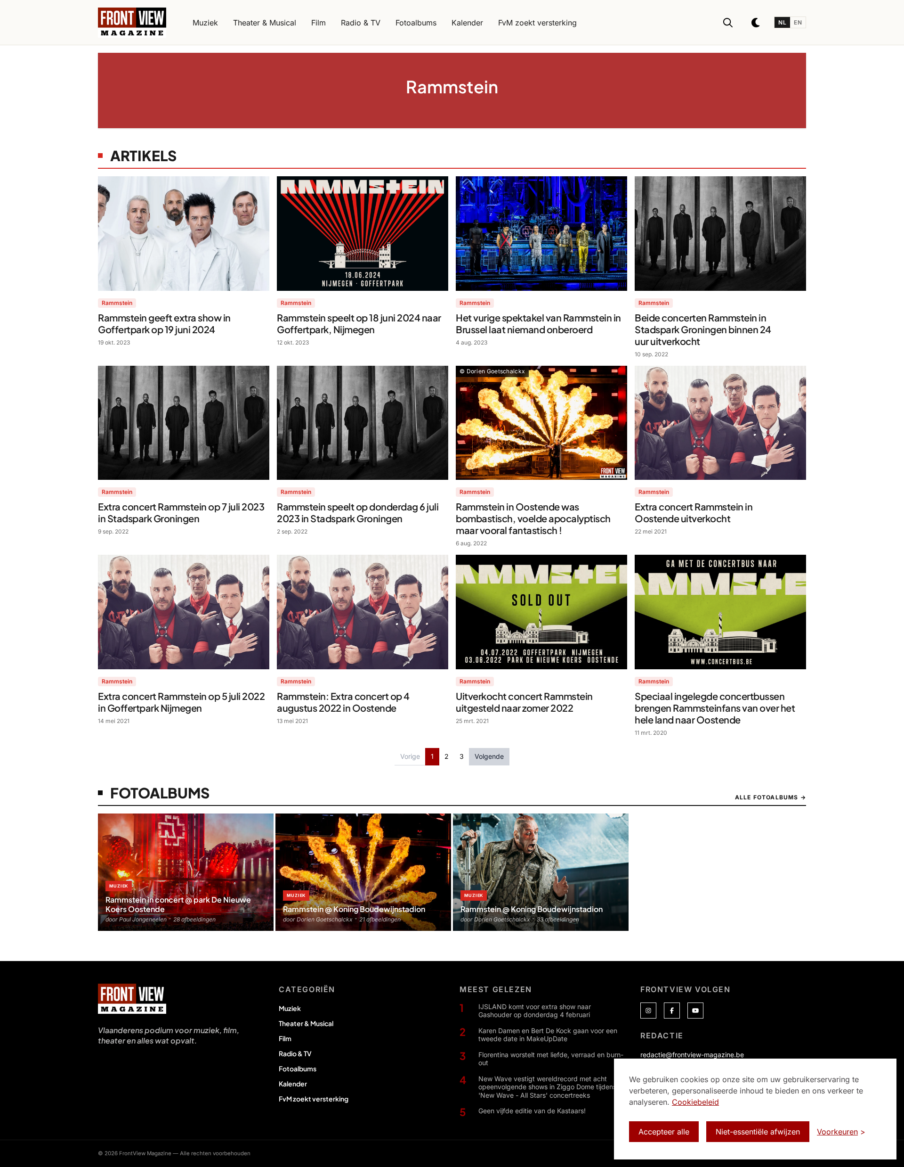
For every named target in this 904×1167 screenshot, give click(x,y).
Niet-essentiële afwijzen (758, 1131)
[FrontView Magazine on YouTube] (695, 1011)
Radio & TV (295, 1053)
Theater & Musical (306, 1023)
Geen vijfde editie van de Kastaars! (532, 1111)
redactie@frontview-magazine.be (692, 1055)
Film (285, 1038)
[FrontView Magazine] (132, 999)
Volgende (489, 756)
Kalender (293, 1083)
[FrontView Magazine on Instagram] (648, 1011)
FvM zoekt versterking (313, 1098)
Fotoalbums (297, 1068)
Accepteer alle (663, 1131)
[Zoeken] (728, 22)
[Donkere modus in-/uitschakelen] (756, 22)
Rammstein (117, 302)
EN (798, 22)
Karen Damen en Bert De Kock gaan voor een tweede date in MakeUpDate (547, 1035)
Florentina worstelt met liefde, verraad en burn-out (550, 1059)
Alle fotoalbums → (770, 797)
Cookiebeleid (695, 1102)
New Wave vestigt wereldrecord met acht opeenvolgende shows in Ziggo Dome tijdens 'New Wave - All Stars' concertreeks (547, 1087)
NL (782, 22)
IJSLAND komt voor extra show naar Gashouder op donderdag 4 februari (534, 1011)
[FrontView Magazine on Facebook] (672, 1011)
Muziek (290, 1008)
